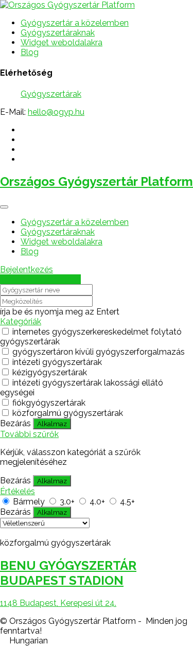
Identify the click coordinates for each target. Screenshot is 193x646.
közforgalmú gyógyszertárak (67, 413)
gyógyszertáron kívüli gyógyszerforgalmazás (98, 352)
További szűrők (29, 434)
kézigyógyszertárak (49, 372)
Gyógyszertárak (51, 94)
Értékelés (17, 491)
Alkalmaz (52, 424)
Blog (30, 52)
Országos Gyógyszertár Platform (96, 181)
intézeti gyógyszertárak (57, 362)
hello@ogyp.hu (56, 112)
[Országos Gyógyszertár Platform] (67, 5)
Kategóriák (20, 321)
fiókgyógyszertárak (48, 403)
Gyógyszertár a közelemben (75, 23)
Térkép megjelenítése (40, 279)
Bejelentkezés (26, 269)
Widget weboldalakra (61, 42)
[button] (96, 640)
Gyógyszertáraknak (58, 33)
